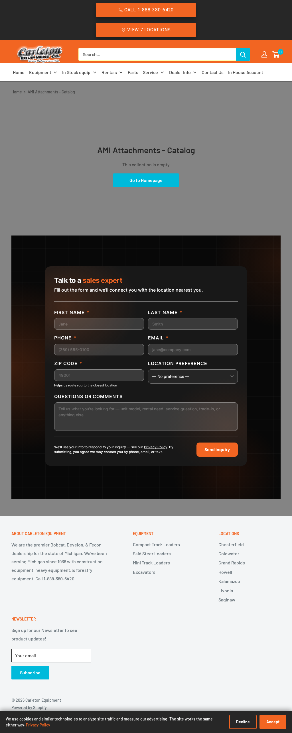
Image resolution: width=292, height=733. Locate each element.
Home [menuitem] (19, 72)
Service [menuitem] (150, 72)
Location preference (177, 363)
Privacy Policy (155, 447)
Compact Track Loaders (156, 544)
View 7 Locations (149, 29)
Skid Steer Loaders (152, 553)
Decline (243, 721)
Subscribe (30, 672)
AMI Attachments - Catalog (51, 91)
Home (16, 91)
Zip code (68, 363)
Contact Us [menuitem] (213, 72)
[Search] (243, 54)
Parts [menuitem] (133, 72)
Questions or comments (88, 396)
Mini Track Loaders (151, 562)
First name (72, 312)
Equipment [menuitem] (40, 72)
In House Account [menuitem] (245, 72)
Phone (65, 338)
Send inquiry (217, 449)
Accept (272, 721)
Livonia (225, 590)
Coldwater (228, 553)
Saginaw (226, 599)
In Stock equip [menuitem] (76, 72)
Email (158, 338)
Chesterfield (231, 544)
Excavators (144, 572)
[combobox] (157, 54)
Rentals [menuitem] (109, 72)
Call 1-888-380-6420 (149, 10)
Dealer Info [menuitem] (180, 72)
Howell (225, 572)
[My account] (264, 54)
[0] (275, 54)
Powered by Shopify (29, 707)
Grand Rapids (231, 562)
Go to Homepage (146, 180)
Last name (165, 312)
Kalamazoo (229, 581)
